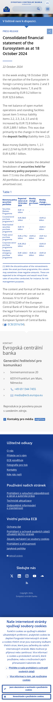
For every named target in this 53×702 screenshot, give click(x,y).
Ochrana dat (14, 527)
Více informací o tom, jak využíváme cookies (28, 678)
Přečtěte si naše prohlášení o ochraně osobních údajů (28, 670)
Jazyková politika (16, 548)
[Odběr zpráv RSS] (27, 583)
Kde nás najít (14, 474)
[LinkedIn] (19, 576)
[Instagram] (27, 576)
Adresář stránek (16, 556)
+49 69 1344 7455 (25, 389)
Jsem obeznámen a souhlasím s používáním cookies (29, 689)
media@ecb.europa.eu (28, 395)
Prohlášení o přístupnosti (21, 544)
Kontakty (12, 470)
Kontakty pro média (20, 419)
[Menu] (47, 9)
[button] (47, 3)
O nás (10, 451)
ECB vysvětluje (15, 460)
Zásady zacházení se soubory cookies (28, 539)
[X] (11, 576)
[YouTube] (34, 576)
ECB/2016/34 (16, 324)
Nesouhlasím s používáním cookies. (28, 697)
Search (38, 9)
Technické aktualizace (19, 501)
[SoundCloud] (42, 576)
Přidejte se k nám (17, 455)
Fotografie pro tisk (17, 465)
